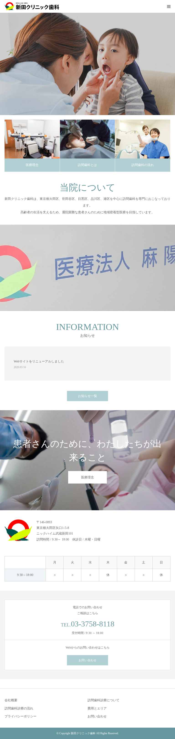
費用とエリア (97, 708)
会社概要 (11, 700)
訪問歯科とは (87, 165)
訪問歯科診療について (103, 700)
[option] (87, 64)
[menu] (168, 6)
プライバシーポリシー (20, 716)
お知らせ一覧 (87, 396)
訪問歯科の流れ (142, 165)
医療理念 (32, 165)
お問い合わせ (87, 660)
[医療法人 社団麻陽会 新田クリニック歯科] (32, 6)
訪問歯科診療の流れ (19, 708)
